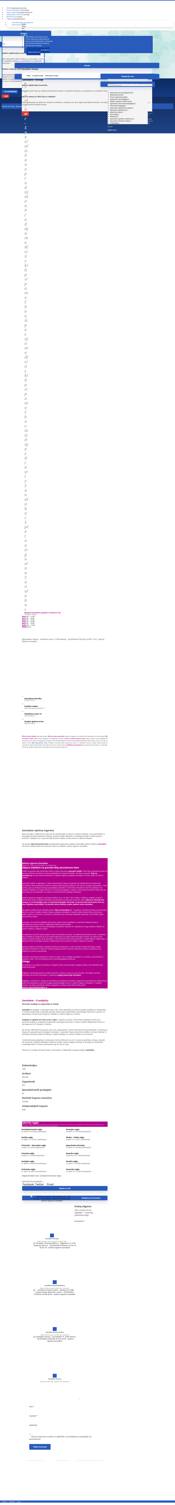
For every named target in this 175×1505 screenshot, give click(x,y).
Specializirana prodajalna (32, 1181)
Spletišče (33, 1425)
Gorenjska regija (35, 1465)
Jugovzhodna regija (36, 1470)
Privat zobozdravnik (118, 97)
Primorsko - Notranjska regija (39, 1486)
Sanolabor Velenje (32, 79)
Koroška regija (49, 1335)
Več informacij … (9, 87)
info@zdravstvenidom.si (74, 745)
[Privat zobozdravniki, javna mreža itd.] (87, 27)
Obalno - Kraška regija (37, 1475)
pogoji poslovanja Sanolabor (69, 975)
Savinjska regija (55, 1176)
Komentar (80, 1221)
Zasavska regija (62, 1241)
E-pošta (33, 1416)
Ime (31, 1406)
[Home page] (24, 76)
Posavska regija (48, 1381)
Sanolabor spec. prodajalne (38, 1176)
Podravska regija (48, 1288)
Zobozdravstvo (116, 95)
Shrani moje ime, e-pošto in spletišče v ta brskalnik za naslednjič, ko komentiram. (60, 1437)
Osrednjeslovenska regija (38, 1477)
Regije (24, 1176)
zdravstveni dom (41, 743)
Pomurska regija (35, 1481)
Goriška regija (34, 1468)
